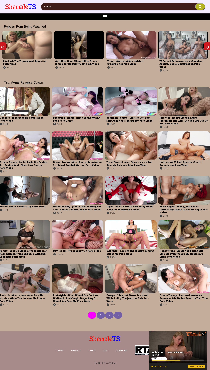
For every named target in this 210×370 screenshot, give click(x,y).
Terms (59, 350)
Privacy (76, 350)
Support (121, 350)
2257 (105, 350)
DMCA (92, 350)
